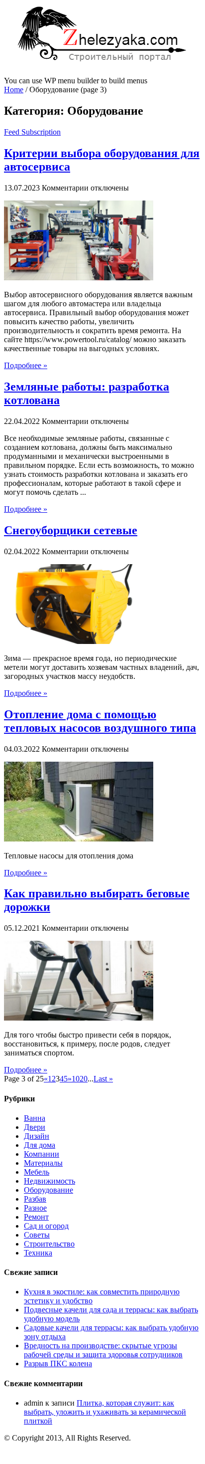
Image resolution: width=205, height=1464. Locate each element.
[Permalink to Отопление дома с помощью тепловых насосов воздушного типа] (78, 839)
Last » (103, 1078)
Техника (38, 1253)
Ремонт (36, 1217)
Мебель (36, 1172)
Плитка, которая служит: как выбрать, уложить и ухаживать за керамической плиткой (105, 1412)
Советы (37, 1235)
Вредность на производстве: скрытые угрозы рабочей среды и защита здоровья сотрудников (103, 1350)
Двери (34, 1127)
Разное (35, 1208)
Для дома (39, 1145)
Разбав (35, 1199)
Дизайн (36, 1136)
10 (76, 1078)
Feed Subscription (32, 132)
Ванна (34, 1118)
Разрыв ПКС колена (58, 1363)
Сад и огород (46, 1226)
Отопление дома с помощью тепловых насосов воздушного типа (100, 721)
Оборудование (48, 1190)
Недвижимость (49, 1181)
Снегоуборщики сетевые (70, 530)
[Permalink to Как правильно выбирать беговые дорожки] (78, 1018)
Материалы (43, 1163)
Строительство (49, 1244)
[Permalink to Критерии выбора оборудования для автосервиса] (78, 277)
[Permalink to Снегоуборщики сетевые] (78, 641)
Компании (41, 1154)
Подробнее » (25, 365)
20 (84, 1078)
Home (13, 89)
